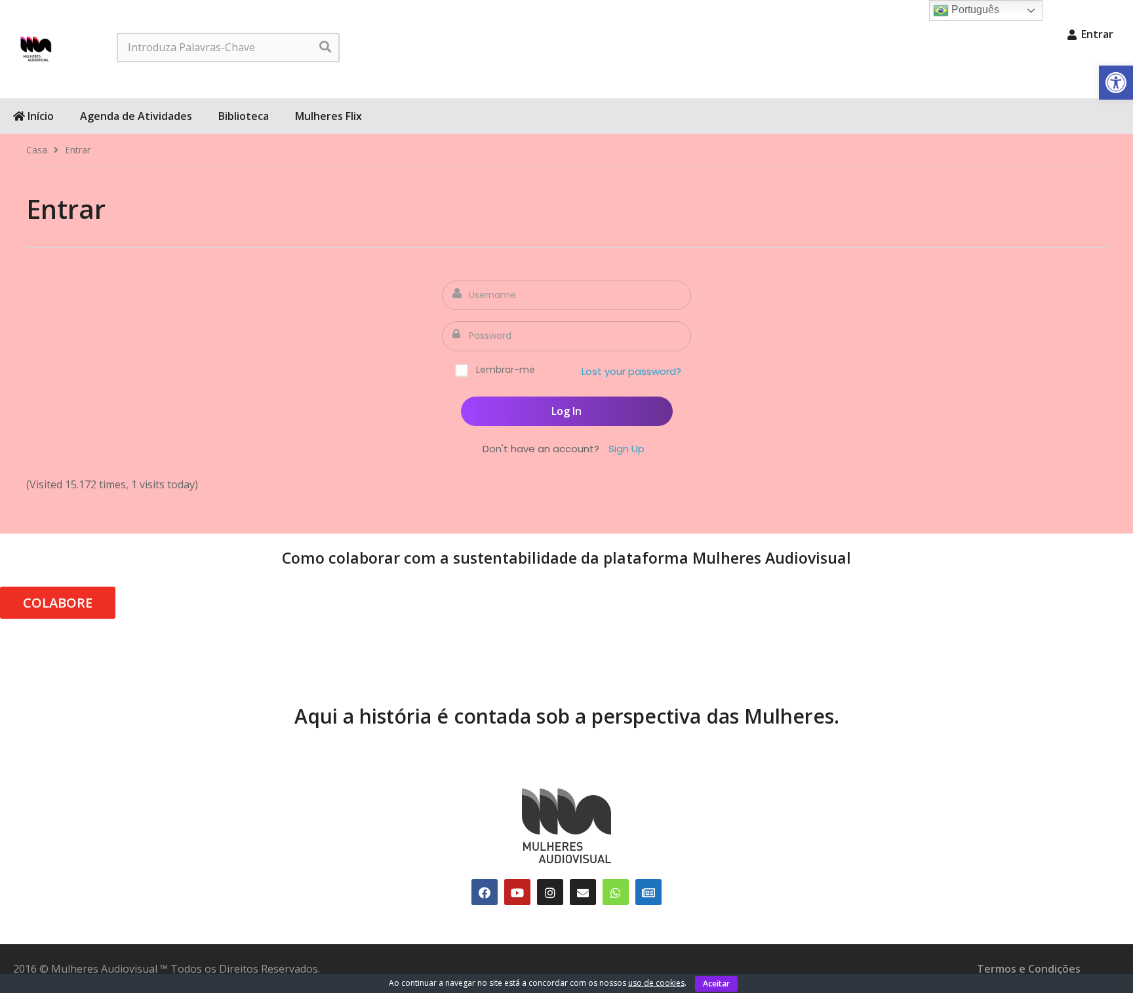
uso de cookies (656, 982)
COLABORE (57, 603)
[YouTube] (517, 892)
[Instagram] (550, 892)
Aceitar (716, 983)
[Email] (583, 892)
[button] (1116, 83)
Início (39, 116)
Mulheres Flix (328, 116)
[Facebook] (484, 892)
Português (974, 9)
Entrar (1096, 34)
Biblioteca (243, 116)
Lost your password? (631, 371)
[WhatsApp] (616, 892)
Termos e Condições (1029, 969)
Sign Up (626, 449)
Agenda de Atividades (136, 116)
